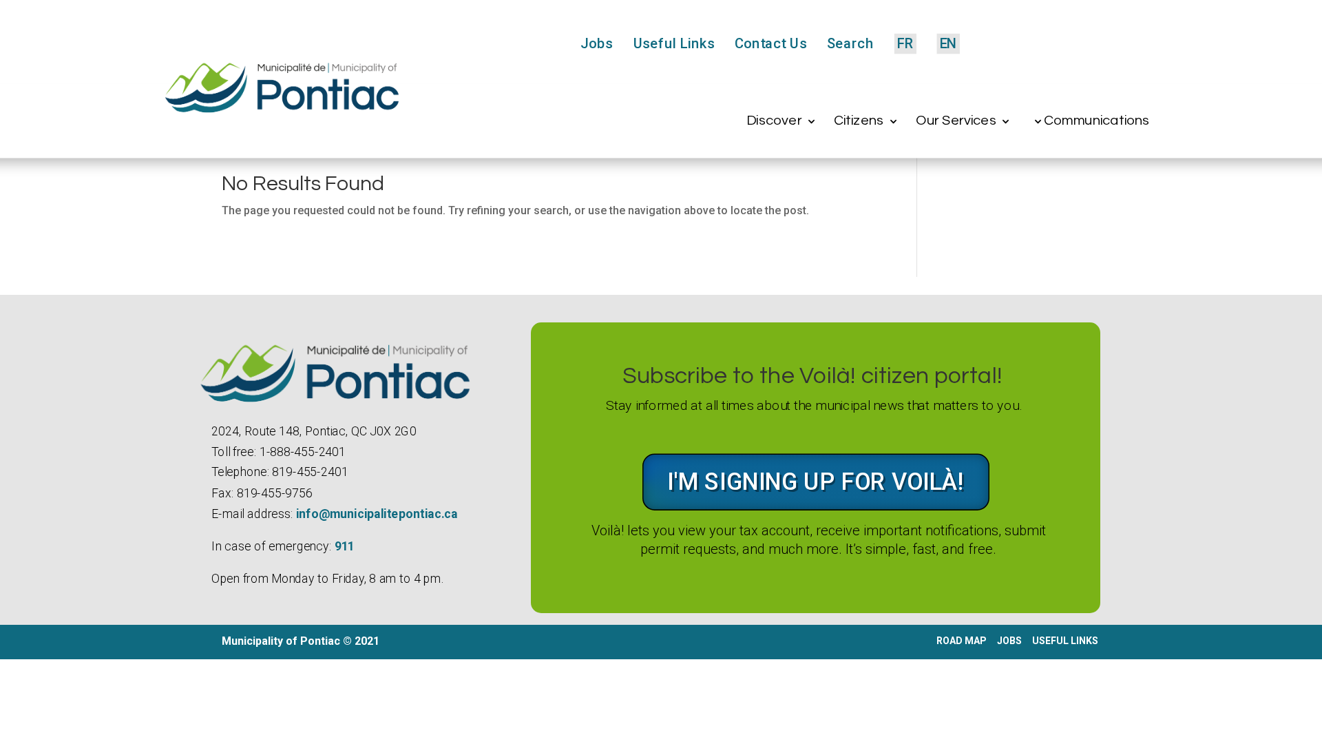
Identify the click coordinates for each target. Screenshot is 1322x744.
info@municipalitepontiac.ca (376, 514)
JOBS (1009, 640)
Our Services (956, 121)
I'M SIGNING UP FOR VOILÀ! (816, 481)
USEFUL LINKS (1066, 640)
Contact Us (771, 44)
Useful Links (673, 44)
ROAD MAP (961, 640)
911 (344, 546)
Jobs (596, 44)
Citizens (858, 121)
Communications (1096, 121)
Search (850, 44)
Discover (774, 121)
